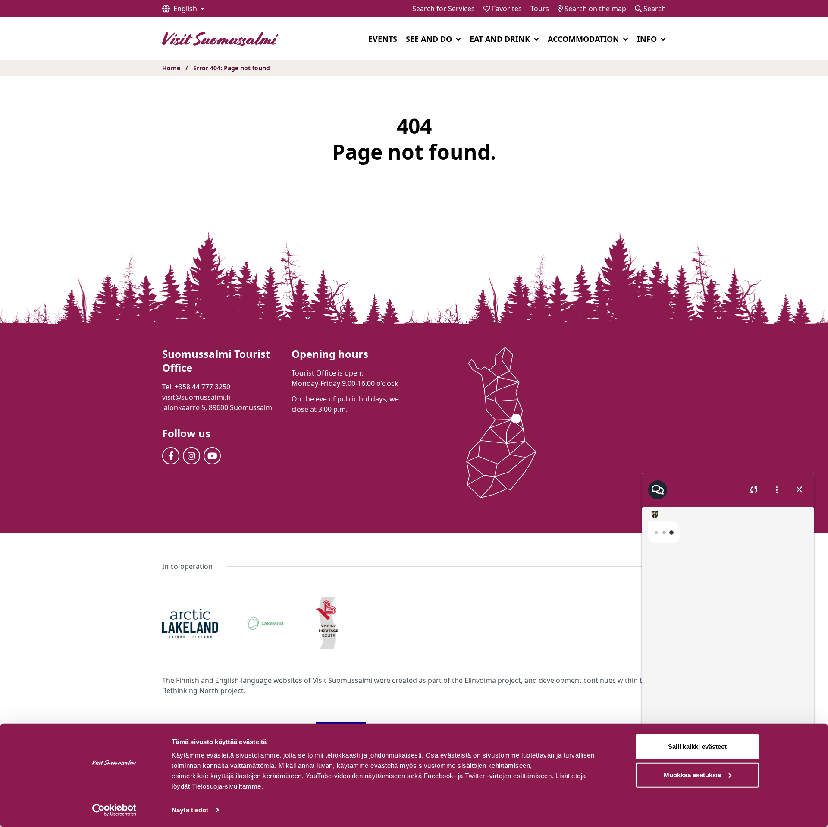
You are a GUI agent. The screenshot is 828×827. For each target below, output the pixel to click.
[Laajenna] (458, 39)
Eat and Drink (500, 39)
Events (382, 39)
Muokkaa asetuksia (692, 774)
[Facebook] (170, 455)
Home (171, 68)
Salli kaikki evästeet (697, 746)
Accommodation (583, 39)
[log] (728, 625)
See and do (429, 39)
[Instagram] (191, 455)
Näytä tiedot (190, 810)
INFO (647, 39)
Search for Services (443, 8)
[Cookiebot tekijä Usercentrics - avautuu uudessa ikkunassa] (114, 810)
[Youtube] (212, 455)
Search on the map (594, 8)
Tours (539, 8)
